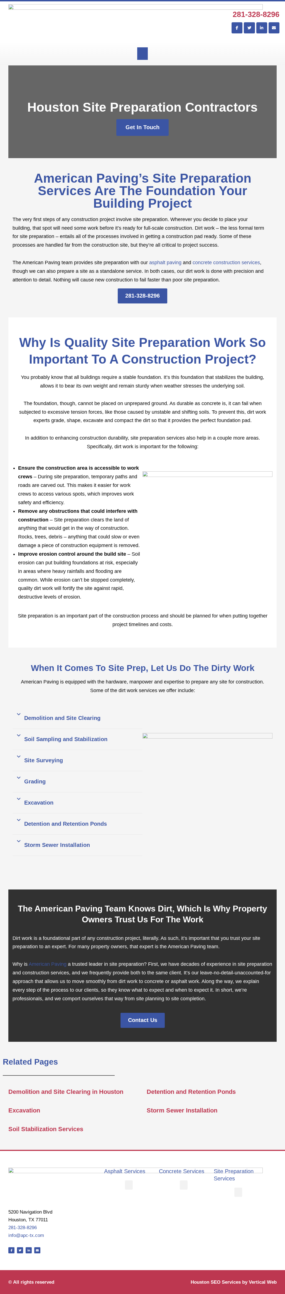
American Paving (48, 964)
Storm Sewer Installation (57, 845)
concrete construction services (226, 262)
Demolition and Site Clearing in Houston (65, 1091)
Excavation (38, 803)
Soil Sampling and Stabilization (65, 739)
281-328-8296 (256, 14)
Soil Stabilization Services (45, 1129)
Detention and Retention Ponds (65, 824)
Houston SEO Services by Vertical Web (234, 1282)
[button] (142, 53)
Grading (35, 781)
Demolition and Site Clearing (62, 718)
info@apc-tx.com (26, 1235)
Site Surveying (43, 760)
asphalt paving (165, 262)
